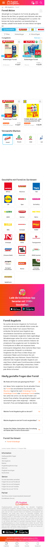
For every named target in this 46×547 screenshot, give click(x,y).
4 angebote (6, 38)
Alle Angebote (9, 7)
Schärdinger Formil (29, 391)
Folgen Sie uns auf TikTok (10, 489)
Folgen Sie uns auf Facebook (11, 482)
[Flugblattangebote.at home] (13, 3)
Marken (4, 463)
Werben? (4, 458)
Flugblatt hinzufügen (8, 470)
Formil (8, 389)
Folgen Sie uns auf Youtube (10, 486)
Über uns (4, 468)
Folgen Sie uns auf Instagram (11, 484)
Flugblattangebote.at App (10, 465)
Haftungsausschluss (11, 540)
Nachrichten (5, 473)
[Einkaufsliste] (36, 2)
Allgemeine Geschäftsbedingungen (29, 540)
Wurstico (7, 391)
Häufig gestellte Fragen (9, 456)
